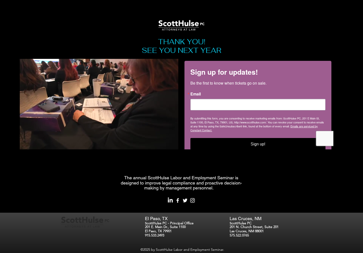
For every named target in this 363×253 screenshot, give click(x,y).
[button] (172, 143)
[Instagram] (192, 200)
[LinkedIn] (170, 200)
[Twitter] (185, 200)
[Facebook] (178, 200)
